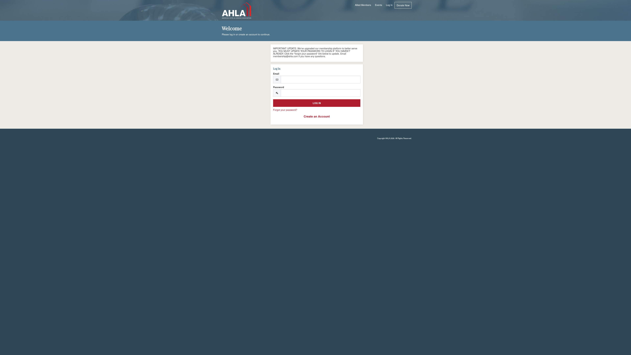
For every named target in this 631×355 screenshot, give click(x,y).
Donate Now (403, 5)
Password (278, 87)
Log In (389, 5)
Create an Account (317, 116)
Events (378, 5)
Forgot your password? (285, 109)
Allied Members (363, 5)
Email (276, 73)
